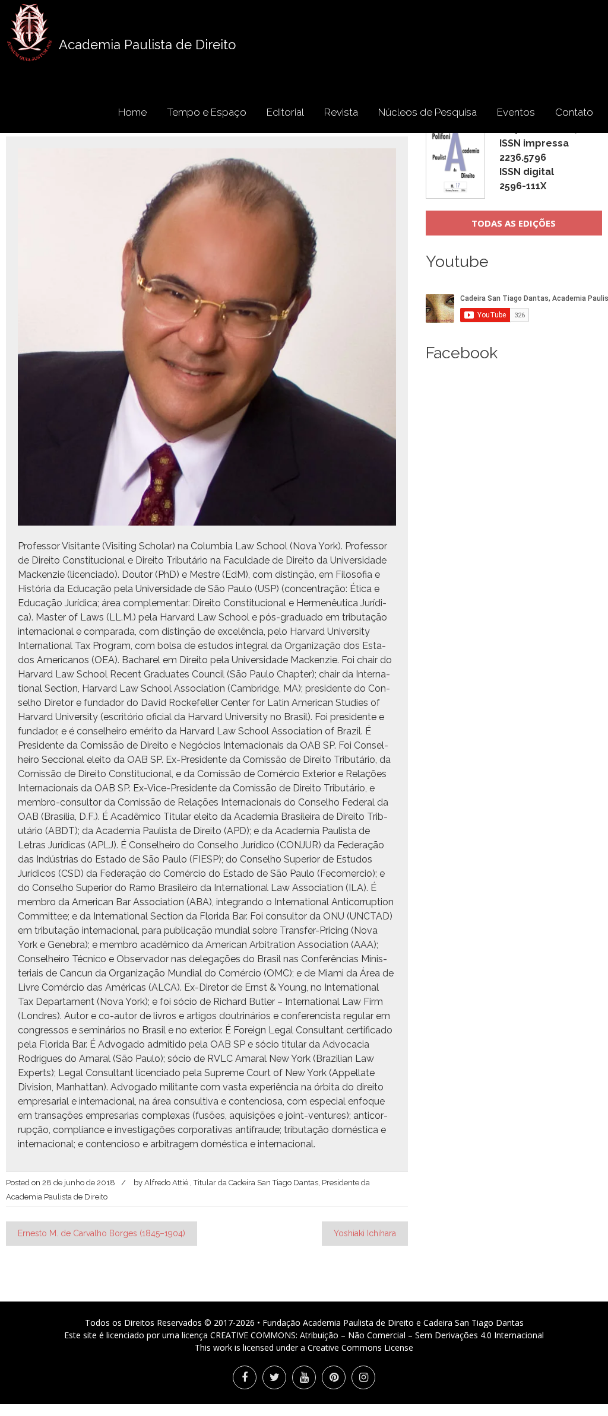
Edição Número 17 (539, 157)
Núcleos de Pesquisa (427, 112)
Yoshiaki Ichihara (365, 1233)
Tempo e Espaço (206, 112)
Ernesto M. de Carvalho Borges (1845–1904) (101, 1233)
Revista (341, 112)
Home (132, 112)
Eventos (516, 112)
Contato (574, 112)
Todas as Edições (513, 223)
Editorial (285, 112)
